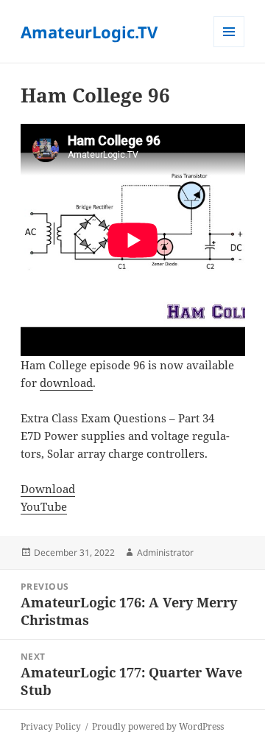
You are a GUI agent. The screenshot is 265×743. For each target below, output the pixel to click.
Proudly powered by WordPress (158, 726)
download (66, 382)
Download (48, 488)
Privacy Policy (51, 726)
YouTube (44, 506)
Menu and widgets (229, 46)
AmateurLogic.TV (89, 32)
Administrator (165, 552)
